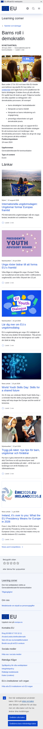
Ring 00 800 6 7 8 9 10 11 (12, 633)
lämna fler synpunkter (16, 569)
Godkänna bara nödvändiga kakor (22, 724)
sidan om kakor (28, 701)
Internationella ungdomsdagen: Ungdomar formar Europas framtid (19, 207)
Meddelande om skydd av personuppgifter (18, 606)
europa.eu (18, 622)
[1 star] (4, 563)
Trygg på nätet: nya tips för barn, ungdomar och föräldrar (21, 451)
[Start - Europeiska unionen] (13, 8)
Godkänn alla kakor (17, 717)
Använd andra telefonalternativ (14, 637)
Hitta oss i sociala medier (11, 654)
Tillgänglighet (7, 592)
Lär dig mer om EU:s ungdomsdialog (14, 326)
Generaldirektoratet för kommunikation (17, 151)
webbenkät (6, 90)
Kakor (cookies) (8, 675)
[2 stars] (6, 563)
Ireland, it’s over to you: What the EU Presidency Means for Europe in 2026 (21, 518)
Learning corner (9, 580)
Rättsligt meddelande (10, 672)
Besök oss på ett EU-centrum (13, 643)
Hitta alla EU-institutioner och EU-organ (17, 686)
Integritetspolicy (8, 669)
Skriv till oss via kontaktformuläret (15, 640)
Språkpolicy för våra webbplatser (14, 665)
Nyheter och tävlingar (12, 26)
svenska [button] (27, 8)
